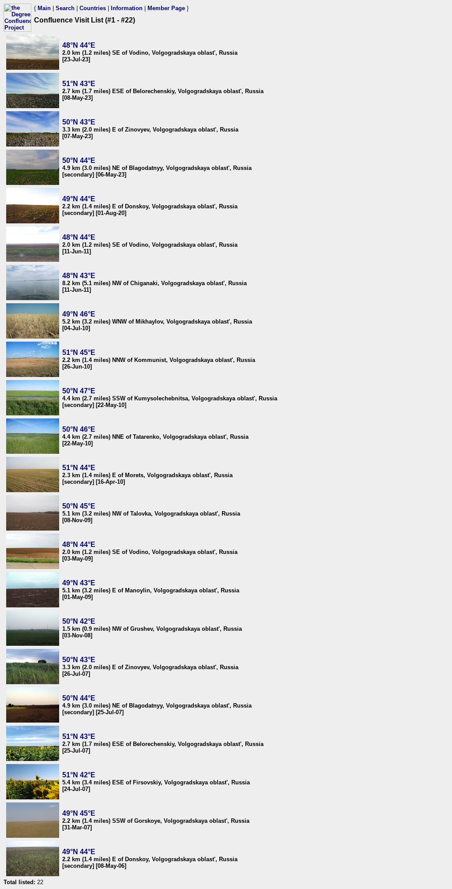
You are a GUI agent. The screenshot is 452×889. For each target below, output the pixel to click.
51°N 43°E (78, 83)
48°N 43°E (78, 275)
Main (44, 8)
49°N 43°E (78, 583)
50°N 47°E (78, 391)
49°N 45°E (78, 813)
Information (127, 8)
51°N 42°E (78, 775)
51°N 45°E (78, 352)
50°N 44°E (78, 160)
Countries (92, 8)
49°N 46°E (78, 314)
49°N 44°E (78, 199)
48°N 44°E (78, 45)
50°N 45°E (78, 506)
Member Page (166, 8)
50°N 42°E (78, 621)
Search (65, 8)
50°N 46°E (78, 429)
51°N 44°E (78, 467)
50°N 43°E (78, 122)
